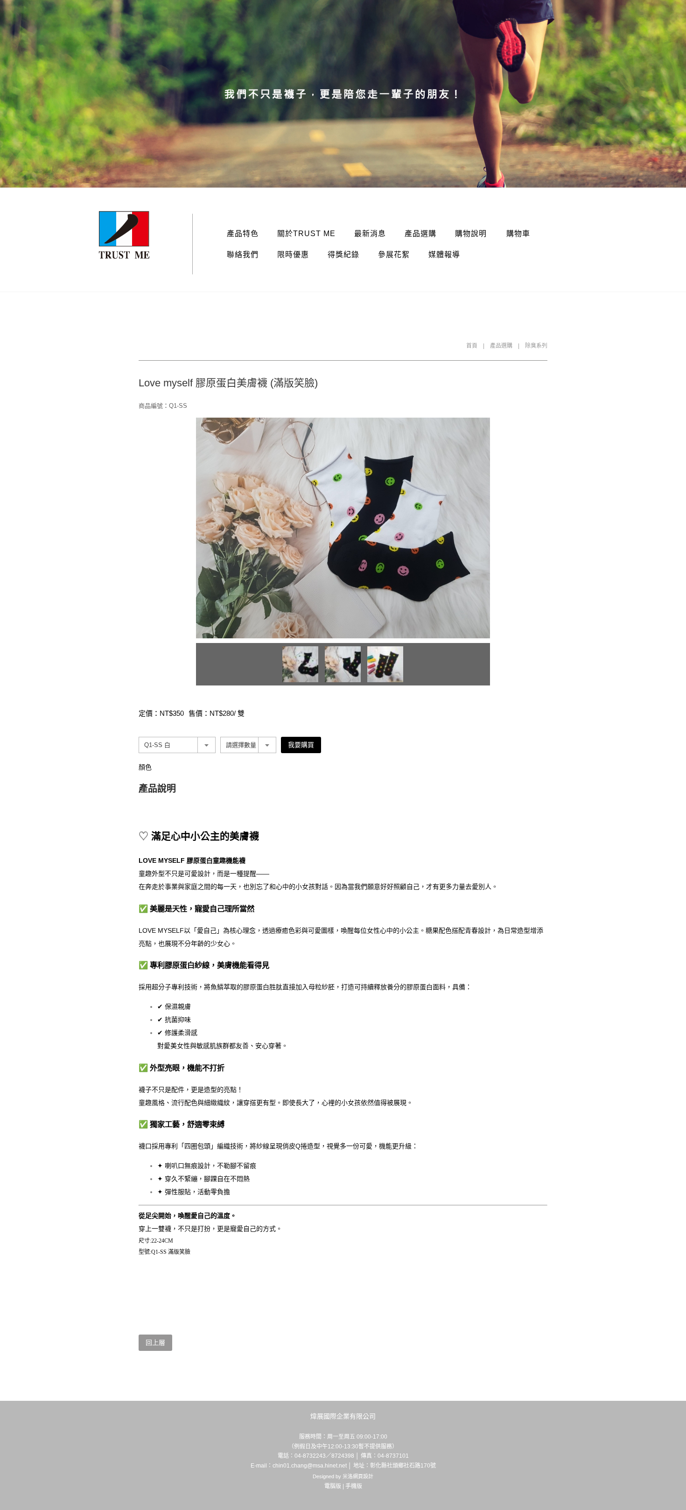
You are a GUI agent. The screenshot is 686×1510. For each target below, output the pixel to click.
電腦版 (332, 1486)
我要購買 (301, 744)
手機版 (353, 1486)
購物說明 (471, 234)
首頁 (471, 346)
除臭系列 (536, 346)
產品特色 (243, 234)
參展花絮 (394, 255)
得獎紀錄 (343, 255)
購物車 (518, 234)
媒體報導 (444, 255)
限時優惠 (293, 255)
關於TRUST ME (306, 234)
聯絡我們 (243, 255)
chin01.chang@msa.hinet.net (310, 1465)
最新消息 (370, 234)
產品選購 (420, 234)
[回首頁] (124, 234)
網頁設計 (363, 1476)
